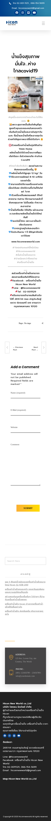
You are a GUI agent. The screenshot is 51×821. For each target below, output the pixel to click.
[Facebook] (16, 12)
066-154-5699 (29, 767)
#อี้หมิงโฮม (33, 247)
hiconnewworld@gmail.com (26, 770)
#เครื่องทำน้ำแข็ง (25, 262)
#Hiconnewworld (25, 251)
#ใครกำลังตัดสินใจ (18, 166)
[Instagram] (22, 12)
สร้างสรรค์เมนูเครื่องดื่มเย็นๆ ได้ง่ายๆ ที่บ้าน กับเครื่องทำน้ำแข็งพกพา (24, 598)
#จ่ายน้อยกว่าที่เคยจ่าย (25, 258)
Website (14, 427)
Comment (15, 444)
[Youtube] (34, 12)
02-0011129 (13, 767)
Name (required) (18, 393)
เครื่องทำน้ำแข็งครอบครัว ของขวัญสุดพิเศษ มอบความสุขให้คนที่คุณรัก (24, 591)
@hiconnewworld (18, 757)
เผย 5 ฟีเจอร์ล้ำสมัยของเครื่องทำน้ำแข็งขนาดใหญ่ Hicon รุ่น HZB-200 (25, 583)
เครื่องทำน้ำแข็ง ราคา (37, 724)
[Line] (28, 12)
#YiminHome (19, 247)
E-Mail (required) (18, 410)
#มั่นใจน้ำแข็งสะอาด (25, 255)
